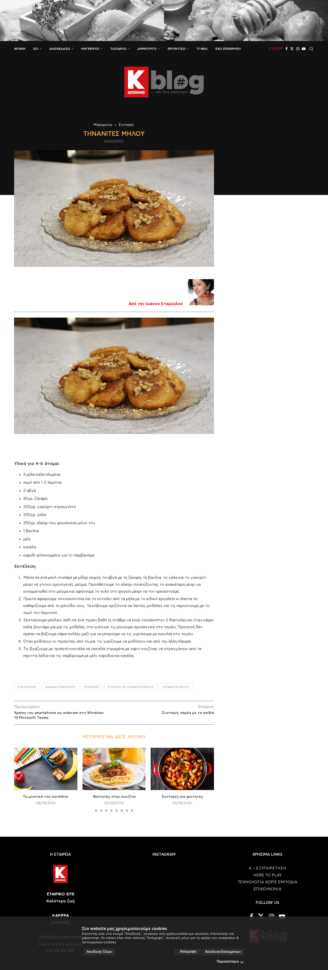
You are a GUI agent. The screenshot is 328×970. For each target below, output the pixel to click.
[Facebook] (286, 48)
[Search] (311, 48)
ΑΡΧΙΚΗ (19, 48)
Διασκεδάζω (59, 48)
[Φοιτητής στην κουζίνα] (114, 769)
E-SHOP (276, 48)
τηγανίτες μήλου (175, 687)
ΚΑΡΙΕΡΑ (60, 916)
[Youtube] (303, 48)
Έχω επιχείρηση (228, 48)
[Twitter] (292, 48)
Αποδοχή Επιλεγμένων (223, 952)
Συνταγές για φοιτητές (182, 797)
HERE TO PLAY (267, 875)
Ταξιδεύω (118, 48)
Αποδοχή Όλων (99, 952)
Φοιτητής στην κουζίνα (114, 797)
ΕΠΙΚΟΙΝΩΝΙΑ (267, 889)
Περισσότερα (228, 961)
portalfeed (26, 687)
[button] (21, 779)
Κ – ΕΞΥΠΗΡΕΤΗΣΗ (267, 868)
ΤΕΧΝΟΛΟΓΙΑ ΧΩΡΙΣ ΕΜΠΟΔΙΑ (267, 882)
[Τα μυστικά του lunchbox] (45, 769)
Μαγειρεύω (90, 48)
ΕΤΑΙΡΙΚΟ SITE (60, 894)
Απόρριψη (188, 951)
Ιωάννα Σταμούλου (60, 687)
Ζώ (35, 48)
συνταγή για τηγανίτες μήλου (130, 687)
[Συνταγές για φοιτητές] (182, 769)
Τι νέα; (202, 48)
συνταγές (91, 687)
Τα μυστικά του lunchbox (45, 797)
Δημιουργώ (147, 48)
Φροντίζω (177, 48)
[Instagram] (297, 48)
